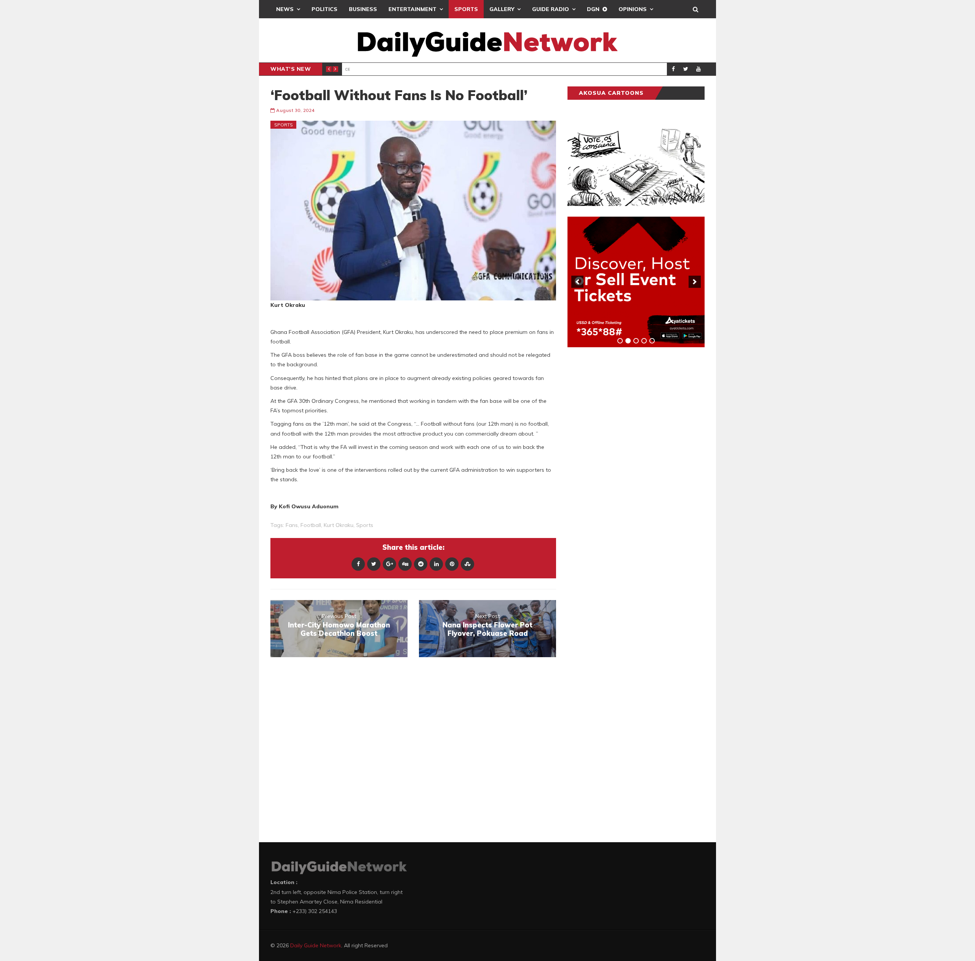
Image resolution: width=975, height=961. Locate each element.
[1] (620, 340)
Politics (324, 9)
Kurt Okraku (338, 525)
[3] (636, 340)
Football (310, 525)
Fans (292, 525)
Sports (466, 9)
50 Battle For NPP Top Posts (424, 69)
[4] (644, 340)
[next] (695, 282)
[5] (652, 340)
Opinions (633, 9)
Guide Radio (550, 9)
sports (364, 525)
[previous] (577, 282)
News (285, 9)
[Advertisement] (624, 472)
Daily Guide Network (315, 945)
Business (363, 9)
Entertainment (412, 9)
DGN (593, 9)
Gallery (501, 9)
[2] (628, 340)
